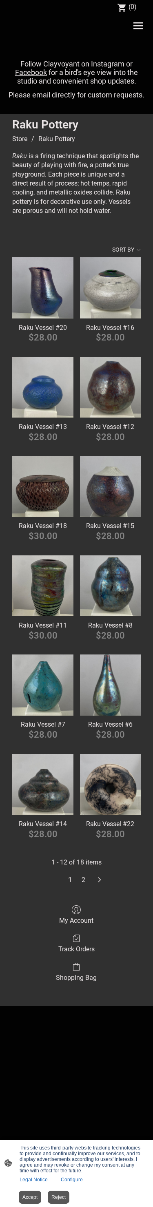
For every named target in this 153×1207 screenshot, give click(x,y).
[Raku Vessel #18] (42, 486)
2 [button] (83, 880)
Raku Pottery (56, 139)
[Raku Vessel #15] (110, 486)
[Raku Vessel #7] (42, 684)
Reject (58, 1197)
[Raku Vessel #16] (110, 287)
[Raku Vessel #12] (110, 387)
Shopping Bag (76, 978)
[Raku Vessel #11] (42, 585)
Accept (30, 1197)
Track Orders (76, 949)
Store (19, 139)
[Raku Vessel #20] (42, 287)
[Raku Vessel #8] (110, 585)
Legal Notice (34, 1180)
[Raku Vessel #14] (42, 784)
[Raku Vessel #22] (110, 784)
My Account (76, 920)
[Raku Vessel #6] (110, 684)
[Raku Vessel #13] (42, 387)
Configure (72, 1180)
